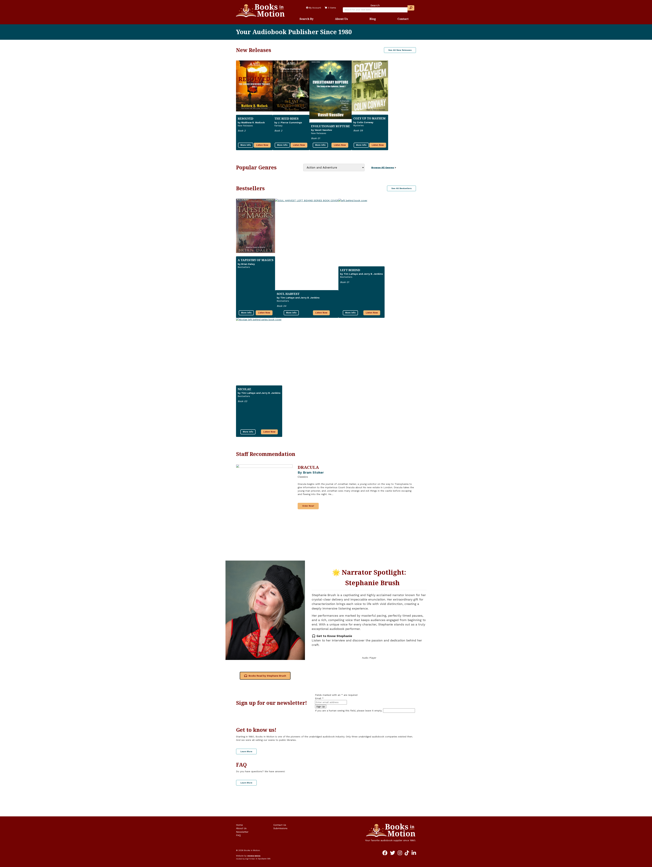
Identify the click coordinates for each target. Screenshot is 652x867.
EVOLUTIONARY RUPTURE (330, 126)
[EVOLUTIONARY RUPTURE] (330, 89)
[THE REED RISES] (291, 86)
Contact (403, 19)
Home (239, 825)
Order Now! (308, 506)
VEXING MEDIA (253, 856)
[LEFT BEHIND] (361, 231)
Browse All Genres (382, 167)
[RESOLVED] (254, 86)
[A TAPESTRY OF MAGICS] (255, 226)
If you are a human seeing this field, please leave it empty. (349, 710)
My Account (314, 7)
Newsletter (242, 831)
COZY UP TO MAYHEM (369, 118)
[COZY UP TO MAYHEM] (370, 85)
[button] (411, 8)
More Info (245, 145)
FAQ (238, 835)
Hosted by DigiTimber (245, 859)
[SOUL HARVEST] (306, 243)
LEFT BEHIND (350, 270)
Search (375, 5)
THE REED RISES (286, 118)
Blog (372, 19)
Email (319, 698)
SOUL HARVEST (288, 294)
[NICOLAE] (259, 350)
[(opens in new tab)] (265, 610)
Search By (306, 19)
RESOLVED (245, 118)
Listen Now (262, 145)
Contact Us (279, 825)
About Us (341, 19)
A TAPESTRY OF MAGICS (255, 260)
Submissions (280, 828)
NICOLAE (244, 389)
